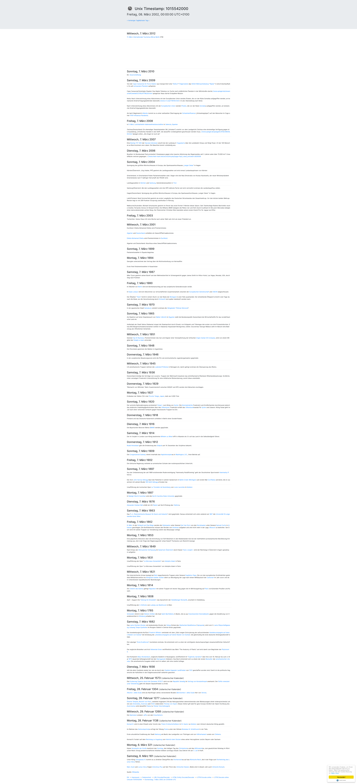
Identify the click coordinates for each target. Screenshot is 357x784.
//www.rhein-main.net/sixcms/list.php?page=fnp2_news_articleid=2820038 (174, 156)
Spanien (175, 124)
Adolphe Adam (170, 561)
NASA (194, 84)
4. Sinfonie (143, 605)
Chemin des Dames (136, 589)
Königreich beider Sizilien (155, 577)
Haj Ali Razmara (138, 338)
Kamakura (147, 308)
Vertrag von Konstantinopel (197, 681)
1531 (190, 670)
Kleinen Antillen (149, 614)
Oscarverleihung (135, 75)
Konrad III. (130, 724)
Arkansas (175, 527)
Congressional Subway (138, 454)
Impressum (135, 777)
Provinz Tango (154, 396)
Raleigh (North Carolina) (137, 496)
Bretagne (173, 297)
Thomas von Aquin (170, 704)
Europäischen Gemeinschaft (199, 292)
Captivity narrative (194, 657)
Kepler (212, 84)
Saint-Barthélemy (168, 614)
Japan (162, 396)
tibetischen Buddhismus (187, 625)
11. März (129, 37)
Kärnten (143, 183)
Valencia (168, 124)
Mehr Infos (335, 773)
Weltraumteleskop (202, 84)
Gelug (169, 625)
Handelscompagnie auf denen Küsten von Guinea (172, 635)
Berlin (140, 287)
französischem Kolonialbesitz (199, 614)
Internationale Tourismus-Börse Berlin (146, 37)
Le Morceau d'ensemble (152, 561)
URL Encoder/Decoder (162, 777)
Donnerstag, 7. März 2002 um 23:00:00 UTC (160, 779)
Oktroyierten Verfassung (147, 550)
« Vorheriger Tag (133, 20)
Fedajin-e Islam (139, 340)
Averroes (144, 704)
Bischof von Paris (145, 701)
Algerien (130, 233)
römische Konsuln (218, 767)
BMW (152, 427)
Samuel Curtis (221, 525)
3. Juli (195, 750)
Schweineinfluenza (188, 113)
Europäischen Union (168, 106)
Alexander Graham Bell (135, 505)
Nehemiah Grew (156, 649)
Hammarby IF (224, 472)
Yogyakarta (181, 143)
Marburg (158, 734)
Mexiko (145, 113)
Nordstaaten (201, 525)
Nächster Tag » (144, 20)
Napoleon (152, 589)
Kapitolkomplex (166, 454)
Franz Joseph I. (188, 550)
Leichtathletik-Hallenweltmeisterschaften (149, 124)
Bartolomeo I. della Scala (185, 693)
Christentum (183, 748)
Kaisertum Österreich (165, 550)
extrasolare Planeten (141, 86)
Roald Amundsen (133, 445)
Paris (206, 589)
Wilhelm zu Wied (166, 436)
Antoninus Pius (157, 767)
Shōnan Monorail (182, 308)
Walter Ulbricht (161, 317)
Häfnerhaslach (202, 734)
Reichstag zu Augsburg (154, 739)
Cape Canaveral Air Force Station (144, 84)
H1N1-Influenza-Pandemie (139, 115)
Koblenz (189, 487)
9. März (131, 124)
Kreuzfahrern (158, 715)
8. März (129, 525)
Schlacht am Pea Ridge (146, 525)
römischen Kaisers (182, 767)
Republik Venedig (179, 681)
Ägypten (172, 317)
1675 (130, 659)
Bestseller (209, 659)
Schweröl (162, 299)
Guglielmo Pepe (190, 575)
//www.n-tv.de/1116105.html (169, 101)
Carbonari (210, 577)
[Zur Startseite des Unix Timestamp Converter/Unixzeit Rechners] (131, 8)
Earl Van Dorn (185, 525)
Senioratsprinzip (143, 729)
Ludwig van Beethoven (158, 605)
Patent (155, 505)
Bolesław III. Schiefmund (190, 729)
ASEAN (215, 292)
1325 (153, 704)
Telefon (176, 505)
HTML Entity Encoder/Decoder (183, 777)
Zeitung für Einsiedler (148, 600)
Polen (166, 729)
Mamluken (133, 715)
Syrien (176, 405)
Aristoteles (136, 704)
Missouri (212, 527)
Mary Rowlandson (144, 657)
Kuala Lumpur (133, 292)
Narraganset (161, 659)
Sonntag (160, 748)
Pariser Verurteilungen (161, 706)
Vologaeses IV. (141, 759)
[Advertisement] (178, 54)
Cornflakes (211, 480)
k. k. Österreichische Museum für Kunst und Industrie (149, 514)
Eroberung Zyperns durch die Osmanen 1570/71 (146, 681)
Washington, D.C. (182, 454)
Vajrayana (200, 625)
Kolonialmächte (187, 405)
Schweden (130, 614)
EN (128, 777)
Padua (149, 706)
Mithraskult (198, 748)
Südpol (159, 445)
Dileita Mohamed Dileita (135, 238)
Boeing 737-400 (136, 143)
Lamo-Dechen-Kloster (137, 625)
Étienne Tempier (132, 701)
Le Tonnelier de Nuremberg (161, 487)
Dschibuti (164, 238)
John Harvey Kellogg (140, 480)
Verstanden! (341, 777)
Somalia (202, 106)
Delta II (175, 84)
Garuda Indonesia (151, 143)
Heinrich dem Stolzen (173, 739)
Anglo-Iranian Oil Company (205, 338)
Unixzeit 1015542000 (134, 779)
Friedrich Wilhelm (155, 632)
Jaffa (145, 715)
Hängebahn (171, 308)
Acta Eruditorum (143, 642)
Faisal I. (160, 405)
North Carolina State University (163, 496)
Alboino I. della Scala (134, 693)
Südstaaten (166, 525)
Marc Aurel (131, 767)
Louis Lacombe (179, 487)
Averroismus (131, 706)
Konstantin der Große (139, 748)
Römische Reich (195, 759)
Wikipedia (135, 772)
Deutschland (140, 233)
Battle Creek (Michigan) (187, 480)
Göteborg (142, 616)
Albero (177, 724)
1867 (211, 514)
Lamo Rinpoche (219, 625)
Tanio (139, 297)
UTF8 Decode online (221, 777)
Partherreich (178, 759)
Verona (203, 693)
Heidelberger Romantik (179, 600)
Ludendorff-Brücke (161, 367)
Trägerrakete (183, 84)
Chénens (218, 734)
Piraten (183, 106)
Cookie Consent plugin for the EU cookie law (341, 780)
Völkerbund (165, 407)
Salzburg (152, 183)
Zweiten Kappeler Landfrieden (175, 670)
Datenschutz (146, 777)
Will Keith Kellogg (152, 482)
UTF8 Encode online (204, 777)
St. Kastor (184, 724)
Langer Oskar (188, 165)
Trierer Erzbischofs (168, 724)
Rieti (155, 575)
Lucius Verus (142, 767)
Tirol (174, 183)
